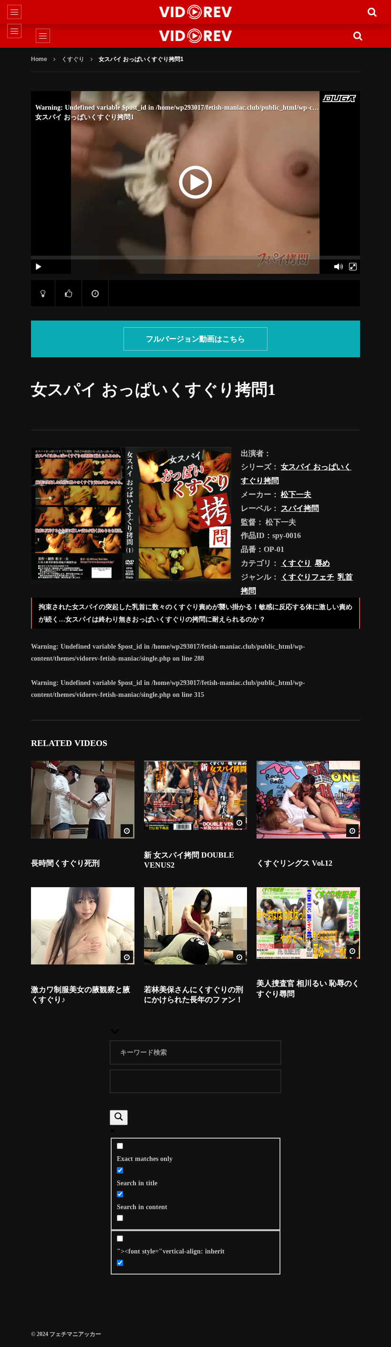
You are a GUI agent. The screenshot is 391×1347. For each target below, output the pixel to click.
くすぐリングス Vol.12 (294, 863)
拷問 (248, 591)
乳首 (345, 577)
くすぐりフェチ (307, 577)
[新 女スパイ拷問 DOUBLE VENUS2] (195, 795)
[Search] (372, 12)
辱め (322, 563)
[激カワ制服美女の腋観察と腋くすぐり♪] (82, 925)
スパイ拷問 (300, 508)
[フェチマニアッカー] (195, 12)
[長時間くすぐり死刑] (82, 799)
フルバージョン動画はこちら (195, 339)
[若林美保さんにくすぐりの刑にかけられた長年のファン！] (195, 925)
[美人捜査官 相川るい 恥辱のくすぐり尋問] (308, 923)
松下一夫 (296, 494)
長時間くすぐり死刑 (65, 863)
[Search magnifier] (119, 1117)
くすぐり (73, 59)
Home (39, 59)
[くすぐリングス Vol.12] (308, 799)
